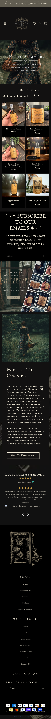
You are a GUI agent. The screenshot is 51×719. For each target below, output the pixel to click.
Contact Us (25, 664)
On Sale (25, 603)
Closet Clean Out (25, 609)
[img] (25, 478)
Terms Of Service (25, 658)
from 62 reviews (24, 482)
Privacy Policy (25, 639)
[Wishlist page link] (34, 23)
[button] (5, 23)
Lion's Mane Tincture (37, 164)
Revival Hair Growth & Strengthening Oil (13, 165)
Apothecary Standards (25, 633)
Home (25, 584)
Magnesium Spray (13, 129)
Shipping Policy (25, 652)
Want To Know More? (23, 455)
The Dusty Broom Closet (20, 711)
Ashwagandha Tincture (13, 201)
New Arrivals (25, 590)
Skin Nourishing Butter (37, 129)
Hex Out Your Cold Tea (37, 201)
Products (25, 597)
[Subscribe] (43, 256)
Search (25, 627)
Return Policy (25, 645)
